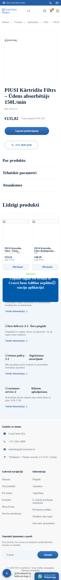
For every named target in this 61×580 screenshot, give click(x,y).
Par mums (7, 493)
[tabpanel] (30, 57)
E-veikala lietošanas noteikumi (43, 501)
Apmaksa (37, 486)
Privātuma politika (42, 509)
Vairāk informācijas (15, 311)
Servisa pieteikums (11, 513)
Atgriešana (38, 493)
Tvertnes (18, 22)
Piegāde (37, 479)
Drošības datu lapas (43, 516)
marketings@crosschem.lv (21, 449)
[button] (44, 11)
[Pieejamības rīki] (7, 573)
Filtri (46, 22)
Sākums (5, 22)
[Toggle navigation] (57, 11)
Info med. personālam (44, 523)
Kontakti (6, 499)
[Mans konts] (38, 11)
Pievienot (18, 267)
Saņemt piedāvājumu (27, 131)
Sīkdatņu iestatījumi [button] (30, 570)
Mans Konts (8, 506)
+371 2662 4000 (16, 441)
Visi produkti (8, 486)
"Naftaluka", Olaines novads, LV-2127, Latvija (32, 457)
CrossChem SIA (16, 433)
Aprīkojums (32, 22)
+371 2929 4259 (23, 145)
